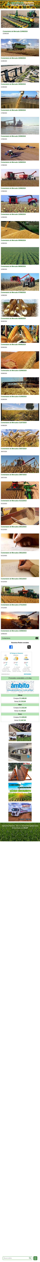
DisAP (26, 828)
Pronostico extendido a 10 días (20, 678)
